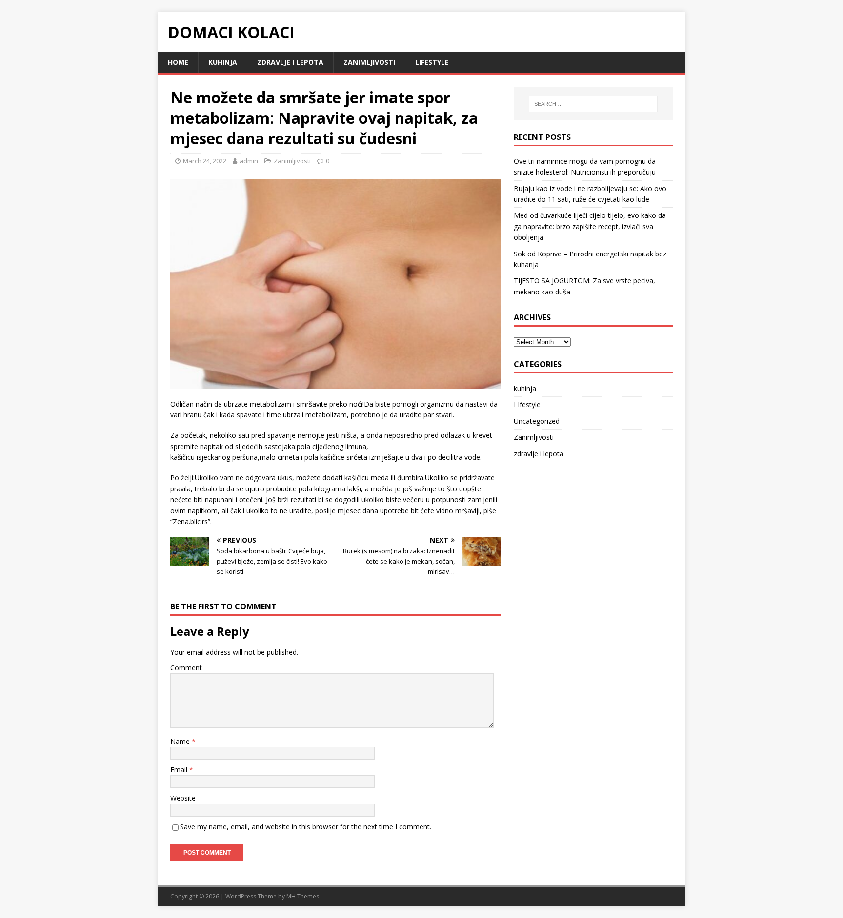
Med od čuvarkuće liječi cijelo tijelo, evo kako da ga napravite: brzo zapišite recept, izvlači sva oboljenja (590, 226)
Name (181, 741)
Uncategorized (537, 421)
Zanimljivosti (369, 62)
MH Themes (302, 896)
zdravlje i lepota (290, 62)
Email (179, 769)
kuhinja (222, 62)
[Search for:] (593, 104)
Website (183, 797)
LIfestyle (432, 62)
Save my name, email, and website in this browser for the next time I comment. (305, 826)
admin (249, 160)
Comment (186, 667)
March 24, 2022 (204, 160)
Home (178, 62)
